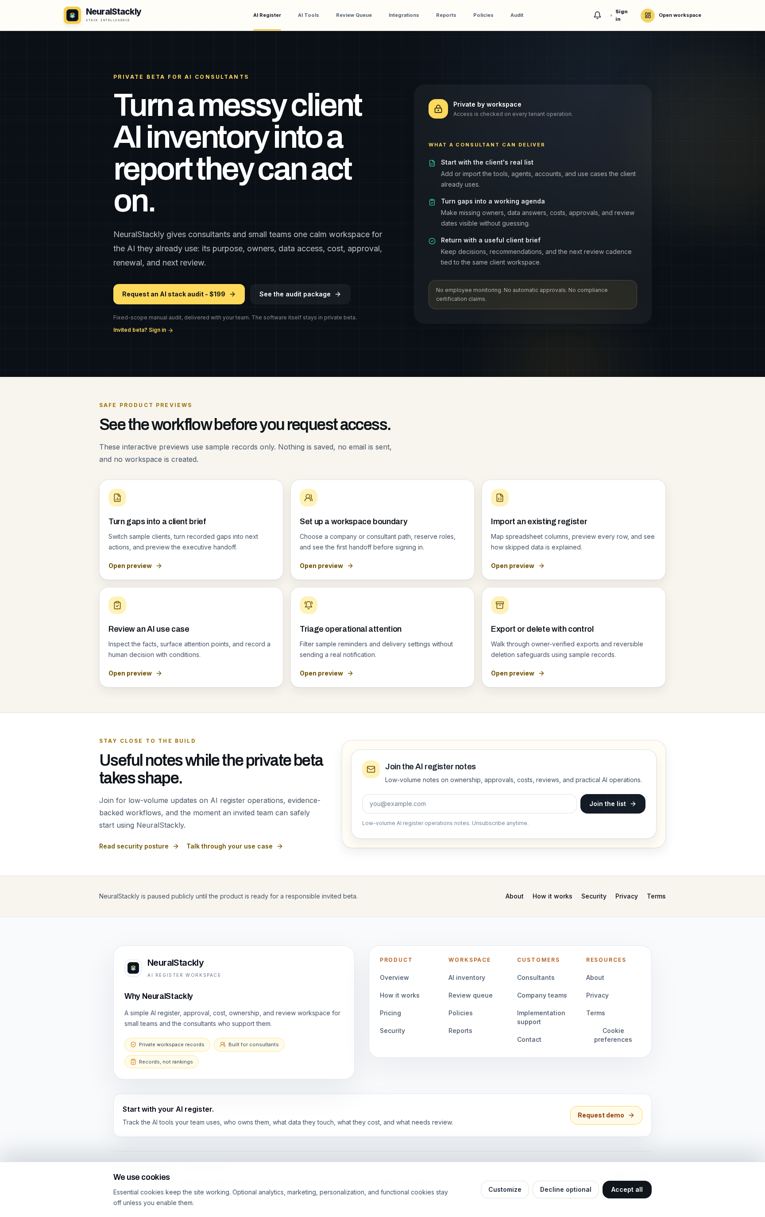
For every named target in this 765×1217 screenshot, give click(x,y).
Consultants (536, 977)
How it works (552, 896)
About (515, 896)
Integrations (404, 15)
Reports (446, 15)
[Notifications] (598, 15)
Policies (483, 15)
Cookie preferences (613, 1035)
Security (594, 896)
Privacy (626, 896)
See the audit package (295, 294)
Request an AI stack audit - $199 (173, 294)
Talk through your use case (229, 846)
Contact (529, 1039)
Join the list (607, 803)
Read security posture (134, 846)
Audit (516, 15)
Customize (505, 1189)
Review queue (470, 995)
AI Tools (308, 15)
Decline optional (565, 1189)
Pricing (390, 1013)
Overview (394, 977)
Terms (656, 896)
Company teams (542, 995)
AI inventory (466, 977)
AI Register (267, 15)
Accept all (627, 1189)
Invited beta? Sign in (140, 329)
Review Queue (354, 15)
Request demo (601, 1115)
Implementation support (541, 1017)
